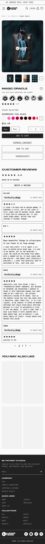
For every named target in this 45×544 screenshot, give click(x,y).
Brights (5, 524)
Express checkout (22, 142)
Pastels (5, 517)
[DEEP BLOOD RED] (29, 118)
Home (3, 16)
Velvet (26, 514)
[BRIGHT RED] (34, 118)
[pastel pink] (9, 118)
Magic (25, 521)
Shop (4, 503)
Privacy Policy (8, 491)
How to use (22, 148)
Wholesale (28, 503)
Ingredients (23, 156)
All (3, 514)
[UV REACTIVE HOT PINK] (13, 118)
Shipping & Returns (10, 488)
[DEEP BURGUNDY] (25, 118)
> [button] (30, 345)
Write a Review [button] (22, 185)
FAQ (3, 482)
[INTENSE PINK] (21, 118)
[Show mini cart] (38, 8)
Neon (4, 521)
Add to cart (22, 136)
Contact (27, 499)
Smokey (26, 517)
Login (32, 8)
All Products (12, 16)
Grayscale (27, 524)
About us (5, 506)
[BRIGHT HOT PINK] (17, 118)
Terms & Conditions (10, 485)
